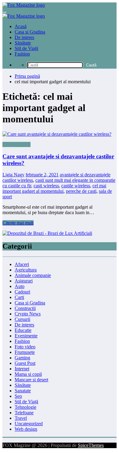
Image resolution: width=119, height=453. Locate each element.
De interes (24, 37)
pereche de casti (81, 191)
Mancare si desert (31, 379)
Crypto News (28, 313)
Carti (19, 297)
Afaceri (22, 264)
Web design (26, 429)
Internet (22, 368)
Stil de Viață (26, 48)
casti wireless (46, 185)
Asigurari (24, 280)
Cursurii (22, 319)
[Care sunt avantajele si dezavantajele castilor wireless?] (59, 134)
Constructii (25, 308)
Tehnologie (25, 407)
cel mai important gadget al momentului (54, 188)
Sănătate (23, 42)
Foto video (25, 346)
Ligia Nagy (13, 174)
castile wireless (75, 185)
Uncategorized (16, 144)
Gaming (22, 357)
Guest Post (25, 363)
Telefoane (24, 412)
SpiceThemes (91, 445)
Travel (21, 418)
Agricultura (26, 269)
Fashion (22, 53)
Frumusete (25, 352)
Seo (18, 396)
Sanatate (23, 390)
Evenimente (26, 335)
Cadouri (22, 291)
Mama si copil (28, 374)
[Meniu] (4, 12)
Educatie (23, 330)
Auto (19, 286)
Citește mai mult (18, 222)
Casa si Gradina (30, 31)
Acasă (21, 26)
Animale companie (33, 275)
